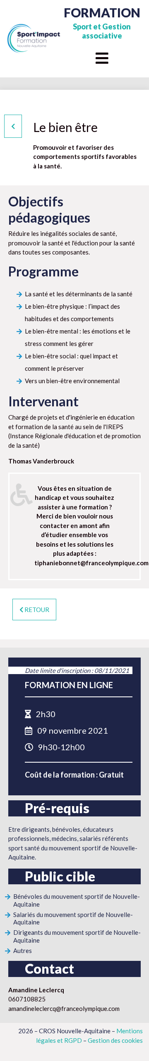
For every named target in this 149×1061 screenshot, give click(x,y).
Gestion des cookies (115, 1040)
